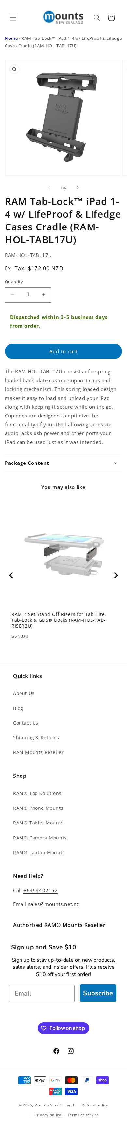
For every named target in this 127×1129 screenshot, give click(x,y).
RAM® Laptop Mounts (39, 852)
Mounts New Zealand (54, 1104)
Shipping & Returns (36, 737)
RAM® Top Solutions (37, 793)
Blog (18, 708)
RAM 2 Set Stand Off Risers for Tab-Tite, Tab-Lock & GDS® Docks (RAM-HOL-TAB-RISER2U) (58, 620)
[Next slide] (115, 575)
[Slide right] (78, 187)
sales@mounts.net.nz (53, 904)
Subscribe (98, 993)
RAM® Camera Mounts (40, 838)
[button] (13, 17)
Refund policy (95, 1105)
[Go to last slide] (11, 575)
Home (11, 38)
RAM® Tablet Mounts (38, 823)
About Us (24, 693)
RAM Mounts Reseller (38, 752)
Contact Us (25, 723)
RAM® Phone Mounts (38, 808)
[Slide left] (49, 187)
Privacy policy (48, 1114)
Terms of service (83, 1114)
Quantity (14, 282)
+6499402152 (40, 890)
